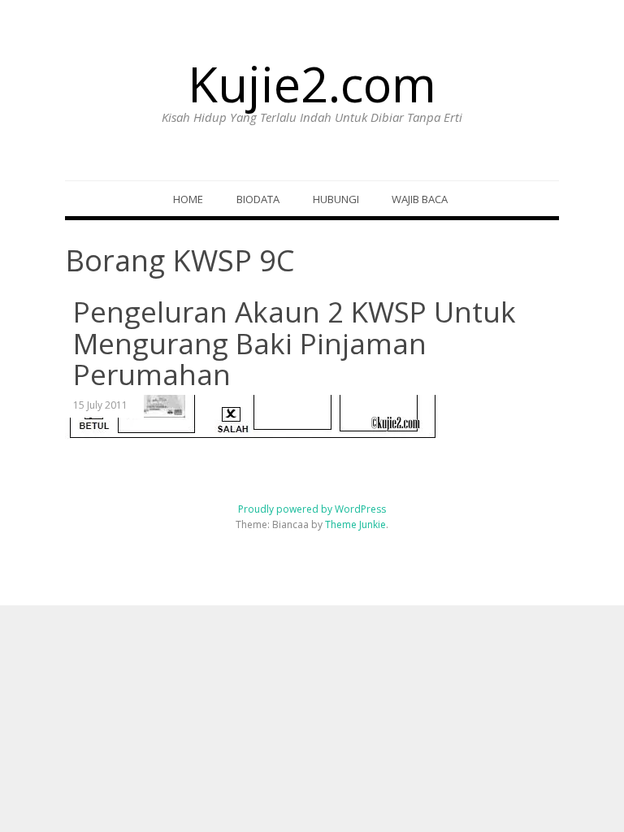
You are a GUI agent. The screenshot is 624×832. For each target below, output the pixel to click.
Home (188, 199)
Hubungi (336, 199)
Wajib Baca (420, 199)
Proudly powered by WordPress (312, 509)
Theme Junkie (355, 524)
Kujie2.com (312, 83)
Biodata (258, 199)
